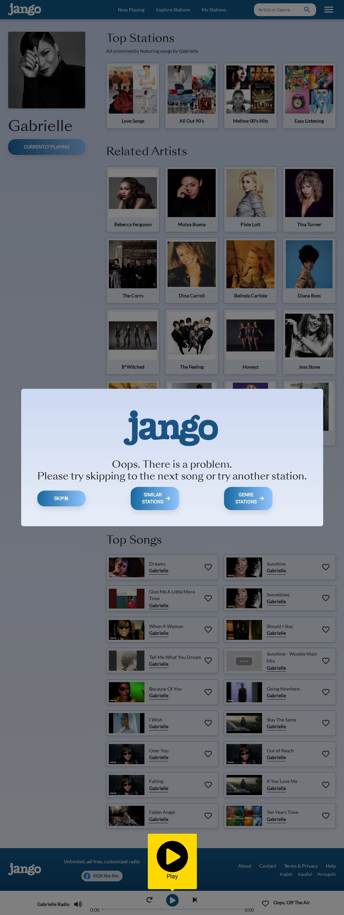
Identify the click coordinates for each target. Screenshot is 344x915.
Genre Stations (246, 498)
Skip (59, 498)
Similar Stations (152, 498)
